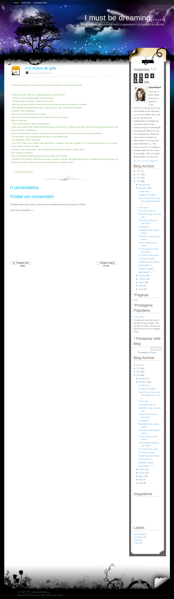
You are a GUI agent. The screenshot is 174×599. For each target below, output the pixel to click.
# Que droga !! (139, 317)
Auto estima (139, 534)
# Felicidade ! (143, 227)
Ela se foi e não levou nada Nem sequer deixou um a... (149, 201)
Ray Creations (46, 595)
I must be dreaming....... (125, 17)
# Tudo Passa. (144, 191)
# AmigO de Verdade (146, 195)
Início (136, 300)
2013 (139, 171)
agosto (141, 282)
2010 (139, 181)
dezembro (143, 185)
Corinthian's (139, 537)
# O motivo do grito (40, 68)
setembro (142, 279)
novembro (143, 188)
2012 (139, 174)
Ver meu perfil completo (146, 161)
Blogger (153, 352)
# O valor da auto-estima (148, 255)
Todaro (137, 540)
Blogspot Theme (23, 595)
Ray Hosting (58, 595)
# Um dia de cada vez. (147, 211)
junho (141, 289)
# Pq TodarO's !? (145, 265)
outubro (142, 275)
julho (141, 286)
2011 (139, 178)
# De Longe (143, 207)
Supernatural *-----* (146, 272)
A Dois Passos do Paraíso (148, 262)
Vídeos (137, 543)
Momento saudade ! (146, 269)
